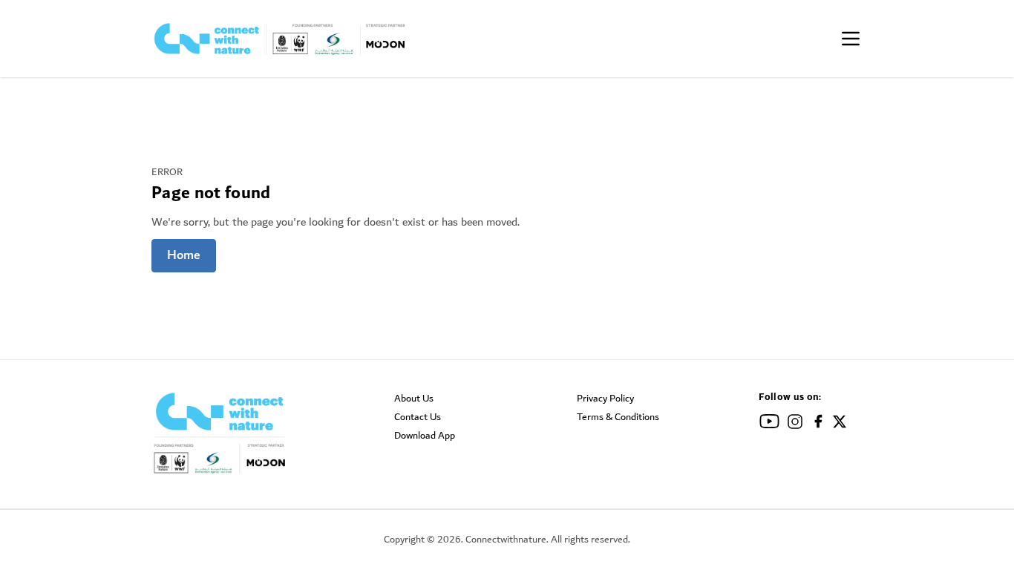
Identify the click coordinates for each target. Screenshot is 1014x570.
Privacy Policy (605, 398)
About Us (414, 398)
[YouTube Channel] (769, 423)
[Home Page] (280, 38)
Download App (424, 436)
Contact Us (417, 417)
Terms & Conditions (618, 417)
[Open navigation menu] (851, 38)
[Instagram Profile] (795, 424)
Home (183, 255)
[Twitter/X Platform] (839, 424)
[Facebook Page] (818, 424)
